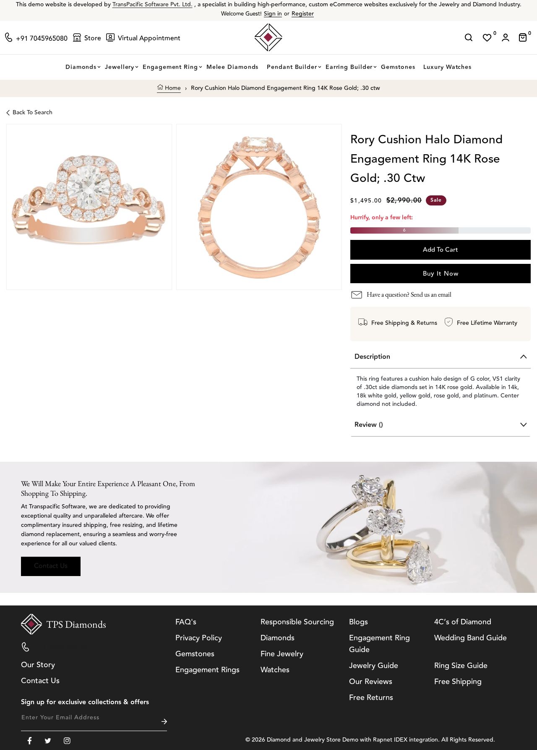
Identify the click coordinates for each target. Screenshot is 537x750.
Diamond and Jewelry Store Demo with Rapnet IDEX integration (352, 740)
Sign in (273, 13)
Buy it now (441, 274)
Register (303, 13)
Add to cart (440, 250)
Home (172, 88)
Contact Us (51, 566)
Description (372, 357)
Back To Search (32, 113)
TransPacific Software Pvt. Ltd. (152, 4)
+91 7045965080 (61, 647)
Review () (369, 425)
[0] (487, 37)
